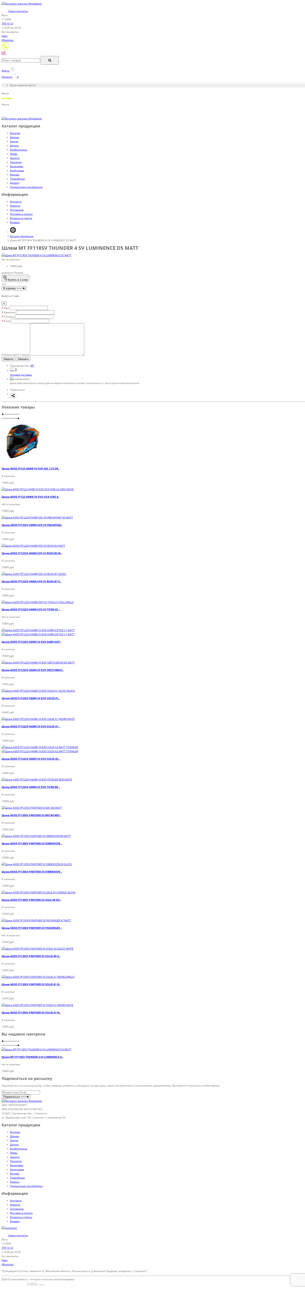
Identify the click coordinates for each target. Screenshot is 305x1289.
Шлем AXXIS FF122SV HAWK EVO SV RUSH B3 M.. (32, 553)
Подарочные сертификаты (26, 187)
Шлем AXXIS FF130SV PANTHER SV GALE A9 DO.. (31, 900)
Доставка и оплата (21, 214)
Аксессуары (17, 170)
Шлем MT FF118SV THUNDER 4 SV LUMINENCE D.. (32, 1057)
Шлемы (14, 137)
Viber (5, 36)
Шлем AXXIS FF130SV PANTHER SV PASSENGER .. (32, 928)
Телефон (9, 316)
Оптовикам (17, 210)
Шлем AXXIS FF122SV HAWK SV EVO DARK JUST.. (31, 642)
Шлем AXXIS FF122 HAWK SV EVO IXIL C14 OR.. (30, 468)
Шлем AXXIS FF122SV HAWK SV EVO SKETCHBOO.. (32, 670)
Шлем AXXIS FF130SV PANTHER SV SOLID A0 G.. (31, 956)
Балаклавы (16, 166)
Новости (15, 205)
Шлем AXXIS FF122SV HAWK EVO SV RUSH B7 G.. (31, 581)
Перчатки (16, 162)
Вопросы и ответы (21, 218)
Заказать (23, 359)
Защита (15, 158)
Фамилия (9, 312)
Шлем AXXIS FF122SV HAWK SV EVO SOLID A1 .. (31, 698)
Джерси (14, 183)
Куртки (14, 141)
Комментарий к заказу (15, 354)
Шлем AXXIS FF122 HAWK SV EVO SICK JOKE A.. (31, 497)
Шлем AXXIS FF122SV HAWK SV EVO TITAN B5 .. (31, 787)
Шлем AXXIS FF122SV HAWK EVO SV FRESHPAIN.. (32, 525)
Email (7, 321)
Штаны (14, 145)
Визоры (14, 174)
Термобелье (17, 178)
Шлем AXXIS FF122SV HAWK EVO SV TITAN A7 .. (31, 609)
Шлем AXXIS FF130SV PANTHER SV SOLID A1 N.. (31, 984)
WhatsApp (7, 40)
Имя (6, 308)
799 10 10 (7, 23)
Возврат (15, 222)
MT (32, 365)
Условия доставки (21, 375)
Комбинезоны (18, 149)
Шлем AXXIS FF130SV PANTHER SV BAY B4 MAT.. (31, 815)
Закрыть (8, 359)
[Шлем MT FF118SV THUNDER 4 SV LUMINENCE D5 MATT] (36, 255)
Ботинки (15, 133)
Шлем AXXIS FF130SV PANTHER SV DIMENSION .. (32, 843)
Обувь (13, 154)
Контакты (16, 201)
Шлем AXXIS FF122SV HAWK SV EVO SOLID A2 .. (31, 759)
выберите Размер (12, 272)
